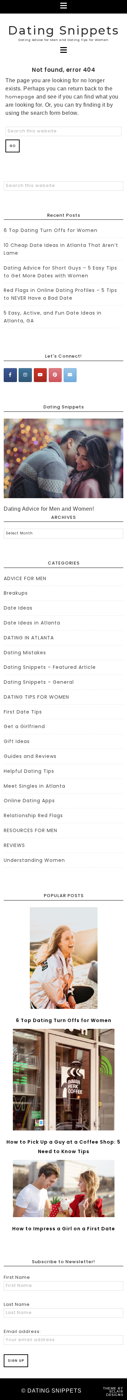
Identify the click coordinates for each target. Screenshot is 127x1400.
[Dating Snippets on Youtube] (40, 375)
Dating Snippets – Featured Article (50, 667)
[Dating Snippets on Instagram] (25, 375)
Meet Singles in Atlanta (34, 786)
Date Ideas (18, 607)
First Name (17, 1277)
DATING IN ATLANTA (29, 637)
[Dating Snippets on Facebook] (10, 375)
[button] (63, 7)
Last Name (17, 1304)
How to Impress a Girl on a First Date (63, 1228)
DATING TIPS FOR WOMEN (36, 697)
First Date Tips (23, 711)
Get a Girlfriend (24, 726)
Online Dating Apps (29, 800)
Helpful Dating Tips (29, 771)
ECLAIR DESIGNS (114, 1393)
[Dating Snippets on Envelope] (70, 375)
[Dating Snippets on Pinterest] (55, 375)
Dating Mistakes (25, 652)
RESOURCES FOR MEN (30, 830)
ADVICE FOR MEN (25, 578)
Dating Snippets (63, 30)
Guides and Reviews (30, 756)
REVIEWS (14, 845)
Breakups (16, 593)
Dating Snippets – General (39, 682)
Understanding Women (34, 860)
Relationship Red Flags (33, 815)
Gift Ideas (17, 741)
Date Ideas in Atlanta (32, 622)
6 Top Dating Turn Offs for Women (51, 230)
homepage (20, 96)
